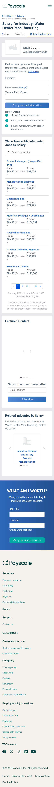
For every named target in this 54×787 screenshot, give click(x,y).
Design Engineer (16, 198)
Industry (20, 16)
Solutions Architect (18, 266)
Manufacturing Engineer (20, 181)
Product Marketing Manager (23, 249)
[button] (2, 34)
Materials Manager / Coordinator (25, 215)
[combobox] (27, 82)
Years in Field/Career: (16, 92)
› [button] (30, 351)
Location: (10, 78)
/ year (34, 48)
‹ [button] (23, 351)
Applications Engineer (19, 232)
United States (8, 16)
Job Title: (14, 509)
